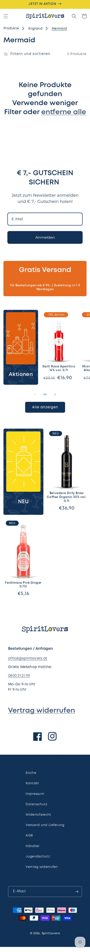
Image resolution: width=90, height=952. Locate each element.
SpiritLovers (51, 933)
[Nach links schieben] (35, 394)
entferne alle (63, 112)
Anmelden (45, 237)
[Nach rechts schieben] (55, 394)
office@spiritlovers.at (27, 658)
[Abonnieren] (77, 891)
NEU (23, 502)
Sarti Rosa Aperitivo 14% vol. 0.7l (58, 368)
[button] (6, 16)
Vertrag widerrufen (41, 711)
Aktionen (21, 374)
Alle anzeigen (45, 407)
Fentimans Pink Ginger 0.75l (23, 585)
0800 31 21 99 (19, 675)
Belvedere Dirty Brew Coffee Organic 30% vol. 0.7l (66, 497)
